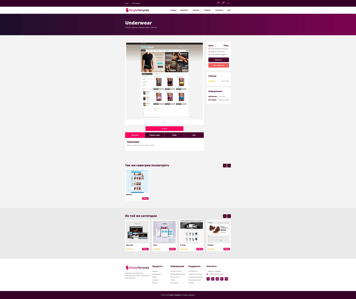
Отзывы (190, 283)
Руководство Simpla (194, 280)
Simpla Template (175, 295)
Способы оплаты (175, 271)
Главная (173, 10)
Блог (229, 10)
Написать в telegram (214, 271)
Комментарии (155, 135)
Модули (196, 10)
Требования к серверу (195, 277)
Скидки (154, 277)
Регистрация (136, 3)
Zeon (155, 245)
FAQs (194, 135)
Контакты (219, 10)
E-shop (183, 245)
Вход (126, 3)
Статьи (172, 280)
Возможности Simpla (195, 274)
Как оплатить (174, 277)
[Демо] (140, 181)
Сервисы (207, 10)
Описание (135, 135)
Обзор (174, 135)
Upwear (129, 194)
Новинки (155, 271)
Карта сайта (174, 283)
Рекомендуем (156, 274)
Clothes (210, 245)
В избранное (219, 65)
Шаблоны (184, 10)
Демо (165, 128)
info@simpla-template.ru (216, 274)
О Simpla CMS (192, 271)
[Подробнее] (134, 181)
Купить (219, 60)
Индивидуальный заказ (177, 274)
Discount (129, 245)
